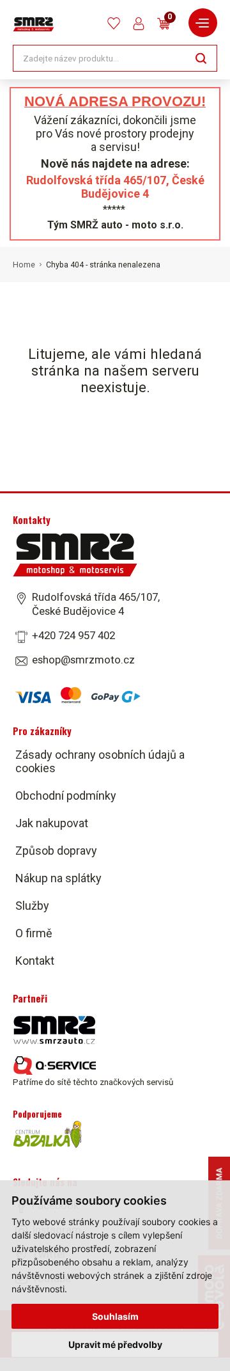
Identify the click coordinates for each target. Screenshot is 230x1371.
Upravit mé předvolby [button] (115, 1344)
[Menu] (202, 22)
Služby (32, 905)
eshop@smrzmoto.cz (83, 659)
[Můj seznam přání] (113, 23)
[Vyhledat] (200, 57)
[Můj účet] (138, 23)
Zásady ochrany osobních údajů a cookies (100, 761)
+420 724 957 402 (73, 635)
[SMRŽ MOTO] (33, 24)
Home (24, 264)
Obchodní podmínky (65, 795)
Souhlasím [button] (115, 1316)
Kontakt (34, 960)
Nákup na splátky (58, 878)
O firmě (33, 933)
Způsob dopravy (56, 850)
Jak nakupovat (51, 823)
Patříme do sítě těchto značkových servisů (93, 1082)
